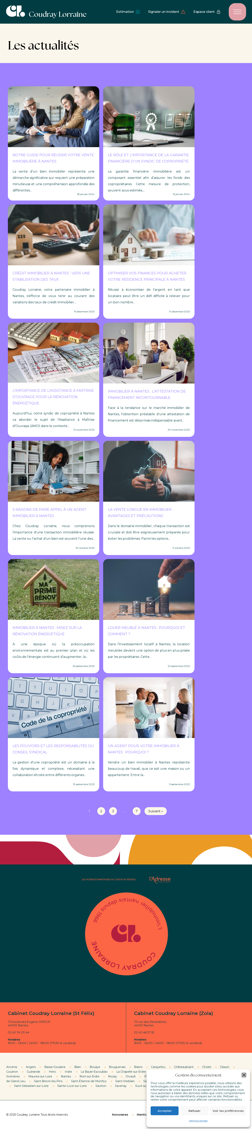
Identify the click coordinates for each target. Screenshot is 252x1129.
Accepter (165, 1111)
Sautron (100, 1086)
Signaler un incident (163, 12)
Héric (52, 1071)
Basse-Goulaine (55, 1067)
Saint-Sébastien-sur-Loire (31, 1086)
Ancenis (11, 1067)
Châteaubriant (184, 1067)
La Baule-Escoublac (94, 1071)
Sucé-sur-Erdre (145, 1086)
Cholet (206, 1067)
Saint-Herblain (125, 1081)
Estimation (125, 12)
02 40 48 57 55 (144, 1032)
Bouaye (95, 1067)
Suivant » (155, 811)
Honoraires (120, 1114)
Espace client (204, 12)
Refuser (194, 1111)
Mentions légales (198, 1120)
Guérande (33, 1071)
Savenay (121, 1086)
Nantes (66, 1076)
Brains (138, 1067)
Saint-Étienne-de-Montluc (89, 1081)
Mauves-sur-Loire (40, 1076)
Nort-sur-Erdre (89, 1076)
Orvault (131, 1076)
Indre (68, 1071)
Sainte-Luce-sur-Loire (72, 1086)
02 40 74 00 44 (18, 1032)
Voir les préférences (228, 1111)
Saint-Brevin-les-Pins (48, 1081)
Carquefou (158, 1067)
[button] (244, 1075)
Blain (77, 1067)
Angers (31, 1067)
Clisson (224, 1067)
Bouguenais (117, 1067)
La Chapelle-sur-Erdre (131, 1071)
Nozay (112, 1076)
